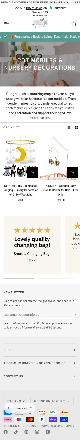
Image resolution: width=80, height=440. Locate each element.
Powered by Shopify (58, 425)
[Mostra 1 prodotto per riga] (69, 127)
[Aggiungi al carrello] (32, 172)
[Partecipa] (72, 313)
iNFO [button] (7, 350)
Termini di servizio (34, 327)
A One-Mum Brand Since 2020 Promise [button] (35, 363)
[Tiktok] (16, 432)
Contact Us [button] (13, 376)
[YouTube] (48, 432)
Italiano (14, 401)
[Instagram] (37, 432)
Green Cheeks (18, 425)
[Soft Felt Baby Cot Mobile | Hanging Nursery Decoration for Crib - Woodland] (20, 157)
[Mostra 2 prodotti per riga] (76, 127)
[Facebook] (6, 432)
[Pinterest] (26, 432)
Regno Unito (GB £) (49, 401)
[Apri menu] (10, 24)
